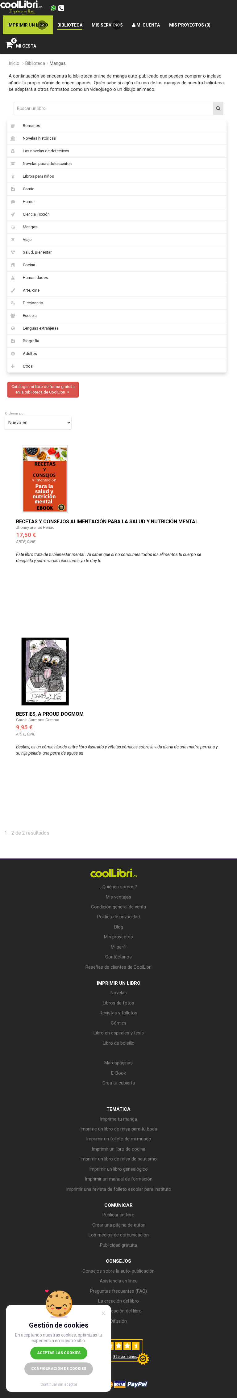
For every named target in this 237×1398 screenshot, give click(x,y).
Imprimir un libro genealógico (118, 1169)
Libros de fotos (118, 1003)
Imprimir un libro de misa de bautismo (118, 1159)
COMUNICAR (118, 1205)
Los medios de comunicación (119, 1235)
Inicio (14, 63)
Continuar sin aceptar (58, 1384)
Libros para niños (38, 176)
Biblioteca (35, 63)
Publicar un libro (118, 1215)
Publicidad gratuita (118, 1245)
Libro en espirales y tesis (119, 1033)
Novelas (118, 993)
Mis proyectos (118, 937)
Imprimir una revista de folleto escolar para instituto (118, 1189)
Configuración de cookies (58, 1368)
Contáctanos (118, 957)
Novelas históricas (39, 138)
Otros (28, 366)
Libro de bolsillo (119, 1043)
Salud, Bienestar (37, 252)
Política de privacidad (118, 917)
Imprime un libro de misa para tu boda (118, 1129)
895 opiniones (125, 1356)
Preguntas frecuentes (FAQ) (118, 1291)
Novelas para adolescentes (47, 163)
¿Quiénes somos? (118, 887)
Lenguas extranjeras (41, 328)
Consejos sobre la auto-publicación (118, 1271)
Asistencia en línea (119, 1281)
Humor (29, 201)
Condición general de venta (118, 907)
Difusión (118, 1321)
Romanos (31, 125)
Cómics (119, 1023)
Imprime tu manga (118, 1119)
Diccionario (33, 303)
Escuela (30, 315)
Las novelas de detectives (46, 151)
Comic (28, 189)
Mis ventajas (118, 897)
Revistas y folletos (118, 1013)
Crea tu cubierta (118, 1083)
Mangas (30, 227)
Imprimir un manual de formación (118, 1179)
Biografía (31, 341)
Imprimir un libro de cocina (118, 1149)
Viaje (27, 239)
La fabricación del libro (119, 1311)
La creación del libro (118, 1301)
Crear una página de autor (118, 1225)
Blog (118, 927)
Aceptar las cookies (59, 1353)
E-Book (118, 1073)
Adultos (30, 353)
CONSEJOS (118, 1261)
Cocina (29, 265)
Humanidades (35, 277)
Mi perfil (119, 947)
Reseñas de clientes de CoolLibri (118, 967)
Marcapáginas (118, 1063)
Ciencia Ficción (36, 214)
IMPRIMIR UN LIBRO (118, 983)
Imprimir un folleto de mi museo (118, 1139)
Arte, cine (31, 290)
